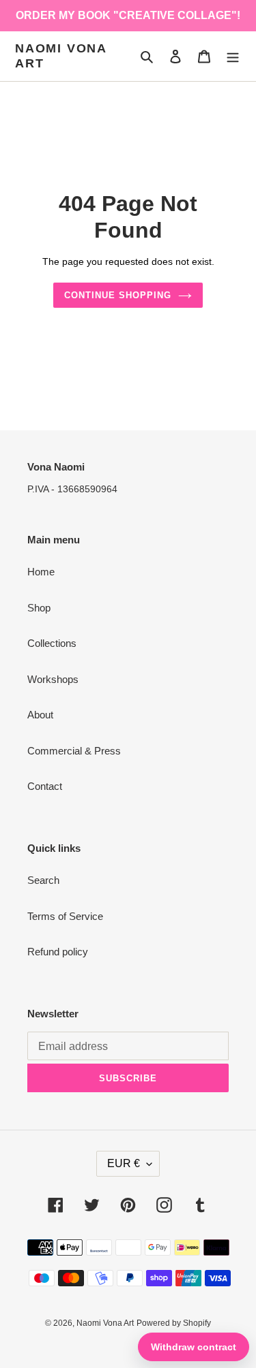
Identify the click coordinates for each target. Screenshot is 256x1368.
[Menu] (232, 56)
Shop (39, 608)
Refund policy (57, 951)
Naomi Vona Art (60, 56)
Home (41, 571)
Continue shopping (118, 295)
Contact (44, 786)
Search (43, 880)
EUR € (123, 1163)
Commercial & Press (74, 751)
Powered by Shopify (174, 1323)
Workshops (53, 679)
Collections (51, 643)
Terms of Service (65, 916)
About (40, 714)
